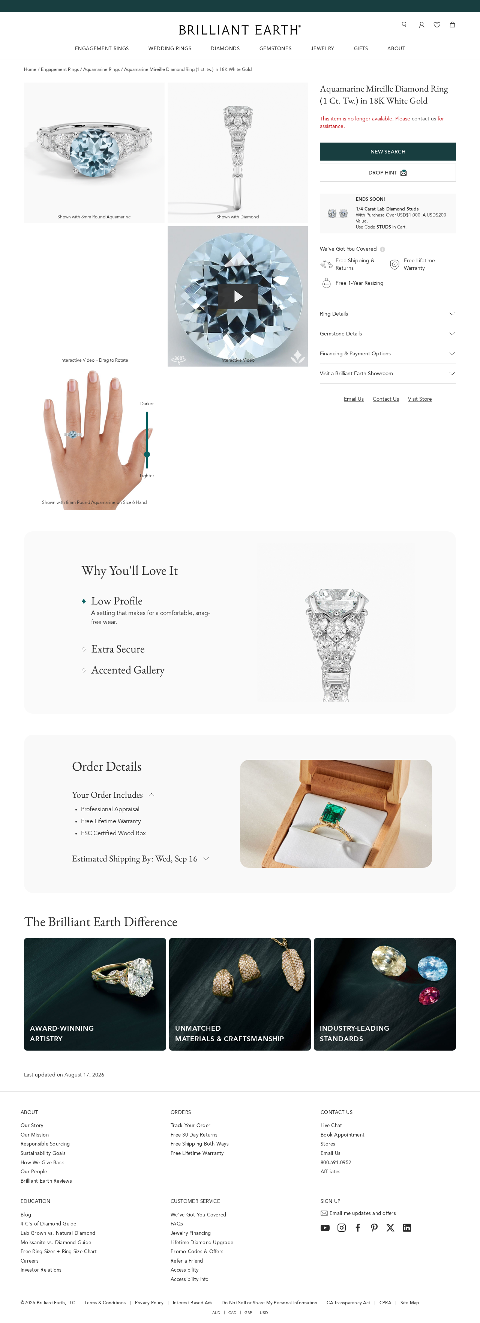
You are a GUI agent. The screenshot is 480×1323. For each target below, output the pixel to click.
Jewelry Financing (191, 1233)
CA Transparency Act (348, 1303)
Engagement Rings (60, 70)
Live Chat (331, 1125)
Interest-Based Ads (193, 1303)
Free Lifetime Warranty (111, 822)
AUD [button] (216, 1313)
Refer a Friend (187, 1261)
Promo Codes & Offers (197, 1251)
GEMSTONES (276, 49)
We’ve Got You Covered (198, 1215)
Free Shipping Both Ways (200, 1144)
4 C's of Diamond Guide (48, 1224)
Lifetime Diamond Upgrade (202, 1242)
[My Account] (421, 25)
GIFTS (361, 49)
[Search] (403, 24)
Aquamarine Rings (101, 70)
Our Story (32, 1125)
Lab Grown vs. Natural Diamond (58, 1233)
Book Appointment (342, 1135)
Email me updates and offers (363, 1213)
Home (30, 70)
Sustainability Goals (43, 1153)
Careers (30, 1261)
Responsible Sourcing (45, 1144)
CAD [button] (232, 1313)
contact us (424, 119)
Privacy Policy (149, 1303)
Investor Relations (41, 1270)
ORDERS (181, 1112)
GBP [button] (248, 1313)
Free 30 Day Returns (194, 1135)
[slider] (147, 454)
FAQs (177, 1224)
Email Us (330, 1153)
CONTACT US (336, 1112)
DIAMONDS (225, 49)
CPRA (385, 1303)
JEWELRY (322, 49)
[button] (388, 314)
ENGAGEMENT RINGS (102, 49)
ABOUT (396, 49)
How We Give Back (42, 1163)
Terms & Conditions (105, 1303)
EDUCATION (36, 1201)
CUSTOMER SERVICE (195, 1201)
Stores (328, 1144)
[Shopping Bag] (452, 25)
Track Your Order (190, 1125)
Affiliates (331, 1172)
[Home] (240, 30)
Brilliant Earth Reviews (46, 1181)
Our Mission (35, 1135)
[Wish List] (437, 25)
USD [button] (264, 1313)
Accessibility (184, 1270)
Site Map (409, 1303)
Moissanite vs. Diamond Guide (56, 1242)
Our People (34, 1172)
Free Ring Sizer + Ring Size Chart (59, 1251)
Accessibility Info (190, 1279)
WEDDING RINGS (169, 49)
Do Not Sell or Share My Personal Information (269, 1303)
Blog (26, 1215)
